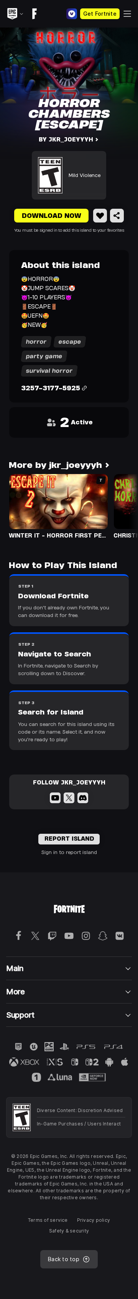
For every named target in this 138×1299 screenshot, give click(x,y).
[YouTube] (55, 797)
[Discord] (82, 797)
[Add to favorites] (100, 215)
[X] (69, 797)
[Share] (117, 215)
